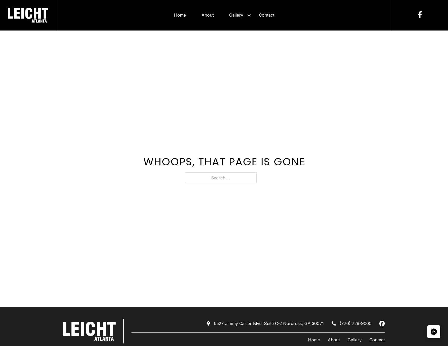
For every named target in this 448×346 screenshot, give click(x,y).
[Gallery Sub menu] (249, 15)
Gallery (236, 15)
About (207, 15)
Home (180, 15)
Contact (266, 15)
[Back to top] (433, 331)
